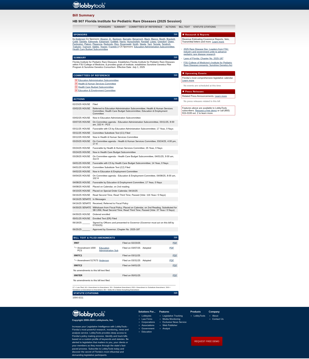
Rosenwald (125, 44)
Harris (123, 41)
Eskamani (104, 41)
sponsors (104, 27)
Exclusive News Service (175, 322)
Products (195, 311)
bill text (184, 27)
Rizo (116, 44)
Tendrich (166, 44)
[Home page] (89, 8)
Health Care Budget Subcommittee (90, 49)
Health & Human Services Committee (97, 83)
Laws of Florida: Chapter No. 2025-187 (203, 58)
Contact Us (218, 319)
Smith (135, 44)
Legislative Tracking (173, 315)
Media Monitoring (171, 319)
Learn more (218, 41)
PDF (175, 243)
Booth (162, 39)
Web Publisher (170, 325)
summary (120, 27)
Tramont (86, 46)
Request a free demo (206, 110)
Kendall (145, 41)
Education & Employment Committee (97, 90)
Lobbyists (146, 315)
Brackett (171, 39)
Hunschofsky (133, 41)
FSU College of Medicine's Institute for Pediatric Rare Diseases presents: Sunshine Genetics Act (208, 63)
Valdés (95, 46)
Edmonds (93, 41)
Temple (156, 44)
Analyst (166, 328)
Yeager (103, 46)
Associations (148, 325)
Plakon (87, 44)
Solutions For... (146, 311)
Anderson (80, 39)
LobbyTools (199, 315)
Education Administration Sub (108, 249)
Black (147, 39)
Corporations (148, 322)
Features (164, 311)
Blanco (154, 39)
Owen (171, 41)
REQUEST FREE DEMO (206, 341)
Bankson (117, 39)
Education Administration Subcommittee (154, 46)
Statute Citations (204, 27)
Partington (78, 44)
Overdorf (162, 41)
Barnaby (127, 39)
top (176, 34)
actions (171, 27)
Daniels (83, 41)
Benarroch (137, 39)
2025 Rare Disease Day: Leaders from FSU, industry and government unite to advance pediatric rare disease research (206, 51)
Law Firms (147, 319)
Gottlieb (114, 41)
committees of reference (145, 27)
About (215, 315)
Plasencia (97, 44)
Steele (143, 44)
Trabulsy (77, 46)
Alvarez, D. (105, 39)
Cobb (75, 41)
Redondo (108, 44)
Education (147, 331)
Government (148, 328)
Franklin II (114, 46)
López (153, 41)
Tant (149, 44)
